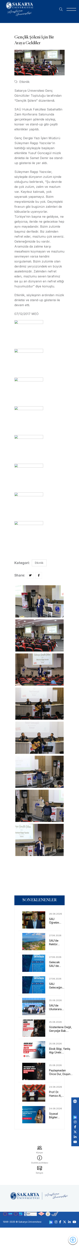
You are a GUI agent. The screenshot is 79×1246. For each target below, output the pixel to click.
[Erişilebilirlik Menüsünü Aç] (72, 1239)
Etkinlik (24, 82)
